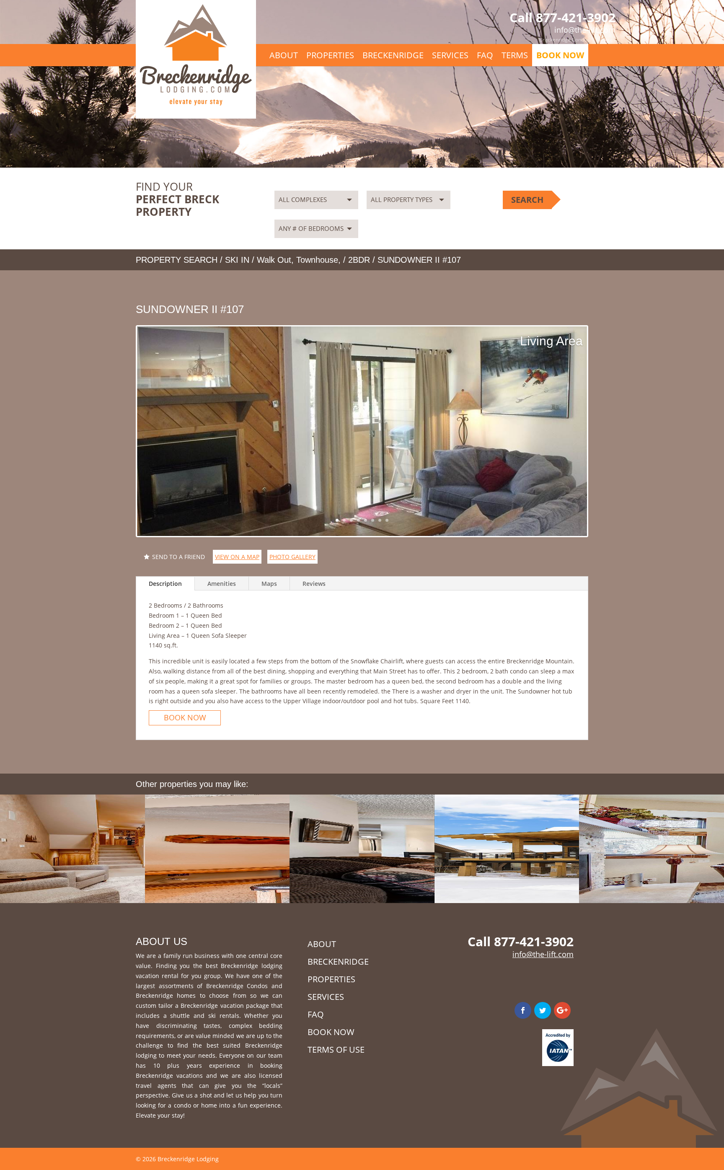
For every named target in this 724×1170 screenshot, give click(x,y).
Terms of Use (336, 1049)
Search (527, 199)
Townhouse (317, 259)
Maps (269, 584)
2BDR (359, 259)
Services (605, 39)
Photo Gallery (292, 557)
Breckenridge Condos (564, 39)
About (283, 55)
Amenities (221, 584)
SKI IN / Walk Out (258, 259)
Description (165, 584)
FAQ (485, 55)
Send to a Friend (178, 557)
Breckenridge (393, 55)
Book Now (560, 55)
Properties (330, 55)
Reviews (314, 584)
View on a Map (237, 557)
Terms (515, 55)
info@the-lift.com (543, 954)
